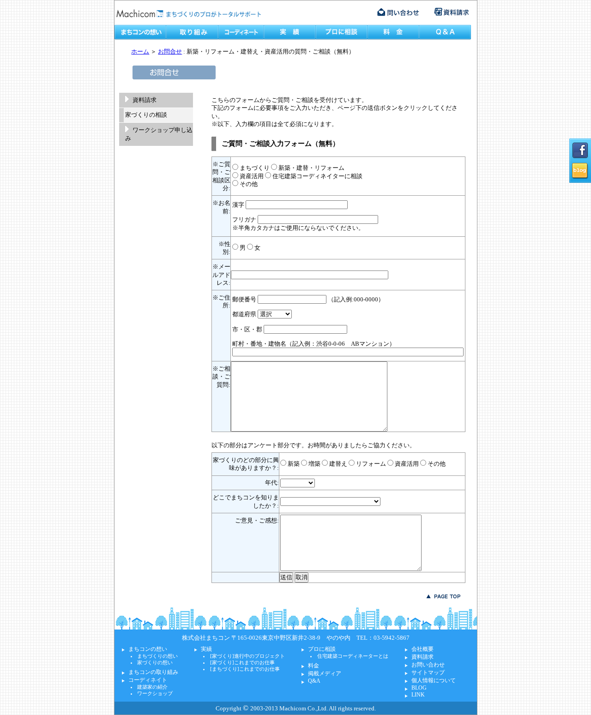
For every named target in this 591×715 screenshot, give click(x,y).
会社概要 (422, 649)
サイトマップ (428, 672)
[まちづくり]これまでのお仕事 (245, 669)
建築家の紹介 (152, 687)
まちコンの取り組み (153, 672)
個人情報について (433, 680)
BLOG (419, 688)
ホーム (140, 51)
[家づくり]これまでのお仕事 (242, 662)
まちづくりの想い (157, 656)
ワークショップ (155, 693)
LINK (418, 694)
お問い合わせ (428, 664)
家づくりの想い (155, 662)
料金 (313, 665)
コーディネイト (147, 680)
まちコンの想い (147, 649)
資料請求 (145, 99)
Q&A (314, 681)
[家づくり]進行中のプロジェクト (247, 656)
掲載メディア (324, 673)
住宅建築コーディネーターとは (352, 656)
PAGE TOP (443, 596)
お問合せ (170, 51)
